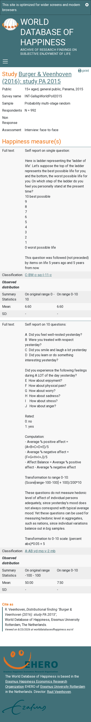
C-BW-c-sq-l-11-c (38, 275)
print (85, 71)
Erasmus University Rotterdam (62, 687)
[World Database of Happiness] (10, 35)
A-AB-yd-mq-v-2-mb (40, 551)
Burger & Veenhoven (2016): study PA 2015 (37, 78)
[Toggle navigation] (5, 61)
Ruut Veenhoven (59, 692)
